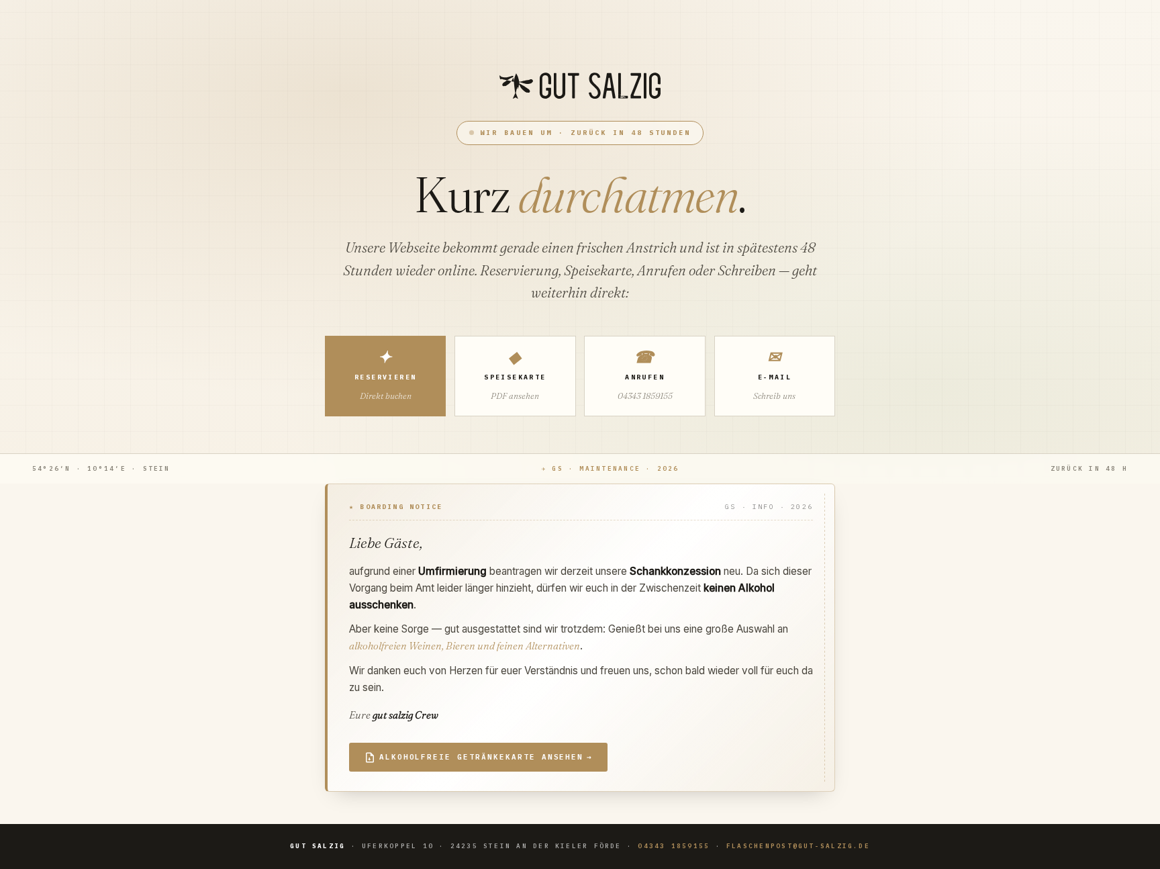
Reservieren (385, 374)
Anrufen (645, 374)
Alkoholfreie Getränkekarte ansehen (486, 757)
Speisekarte (515, 374)
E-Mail (774, 374)
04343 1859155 (674, 845)
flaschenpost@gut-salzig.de (798, 845)
